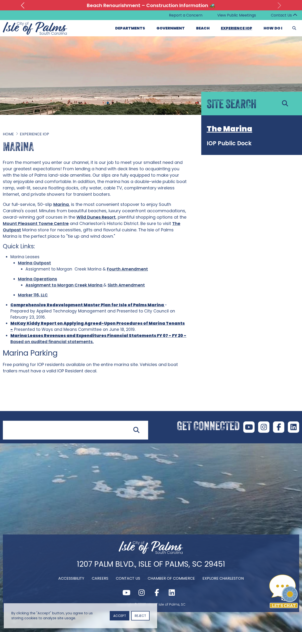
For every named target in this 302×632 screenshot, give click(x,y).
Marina (61, 204)
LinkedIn (293, 427)
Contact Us (281, 15)
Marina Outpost (34, 263)
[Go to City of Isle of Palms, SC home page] (35, 24)
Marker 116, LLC (33, 295)
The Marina (229, 128)
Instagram (263, 427)
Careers (100, 578)
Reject (140, 616)
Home (8, 134)
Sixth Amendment (126, 285)
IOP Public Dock (229, 143)
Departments (130, 28)
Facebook (278, 427)
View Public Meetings (236, 15)
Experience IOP (236, 28)
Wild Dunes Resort (96, 217)
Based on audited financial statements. (52, 342)
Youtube (249, 427)
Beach (203, 28)
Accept (119, 616)
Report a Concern (185, 15)
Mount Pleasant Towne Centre (36, 223)
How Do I (273, 28)
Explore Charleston (223, 578)
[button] (22, 5)
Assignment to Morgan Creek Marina (64, 285)
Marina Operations (37, 279)
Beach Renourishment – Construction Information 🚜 (151, 5)
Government (170, 28)
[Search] (294, 28)
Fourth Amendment (127, 269)
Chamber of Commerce (171, 578)
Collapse (294, 15)
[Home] (151, 552)
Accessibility (71, 578)
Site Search (13, 418)
